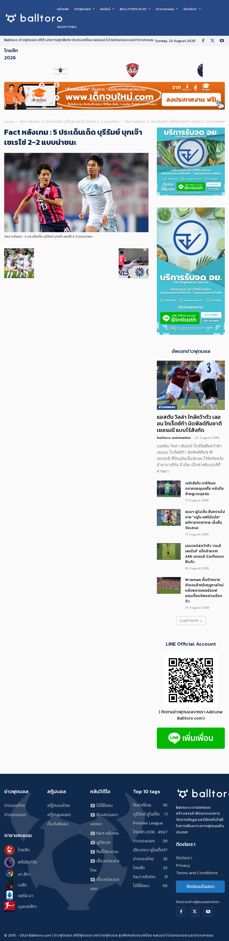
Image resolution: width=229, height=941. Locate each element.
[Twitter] (212, 41)
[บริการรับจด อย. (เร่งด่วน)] (191, 194)
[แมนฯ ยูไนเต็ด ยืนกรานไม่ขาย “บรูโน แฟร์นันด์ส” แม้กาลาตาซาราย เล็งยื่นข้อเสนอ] (169, 517)
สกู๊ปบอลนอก (59, 815)
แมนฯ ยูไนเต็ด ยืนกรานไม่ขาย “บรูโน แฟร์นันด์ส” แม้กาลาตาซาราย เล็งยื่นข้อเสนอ (205, 520)
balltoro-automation (174, 437)
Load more (189, 620)
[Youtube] (222, 41)
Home (9, 121)
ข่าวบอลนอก (167, 407)
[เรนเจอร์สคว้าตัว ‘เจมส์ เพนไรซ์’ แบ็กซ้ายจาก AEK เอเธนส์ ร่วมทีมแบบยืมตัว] (169, 551)
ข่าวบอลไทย (14, 805)
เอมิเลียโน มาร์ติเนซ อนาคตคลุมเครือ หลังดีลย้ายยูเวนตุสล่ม (204, 488)
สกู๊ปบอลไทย (58, 805)
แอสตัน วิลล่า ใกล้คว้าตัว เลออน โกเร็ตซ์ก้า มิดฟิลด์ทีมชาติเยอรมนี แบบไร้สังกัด (189, 423)
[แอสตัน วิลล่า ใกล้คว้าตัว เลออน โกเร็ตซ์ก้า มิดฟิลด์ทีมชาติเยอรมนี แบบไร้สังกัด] (191, 385)
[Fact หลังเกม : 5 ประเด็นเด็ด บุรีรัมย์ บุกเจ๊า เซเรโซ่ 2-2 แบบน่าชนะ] (76, 231)
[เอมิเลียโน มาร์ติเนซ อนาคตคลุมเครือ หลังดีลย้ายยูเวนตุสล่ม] (169, 488)
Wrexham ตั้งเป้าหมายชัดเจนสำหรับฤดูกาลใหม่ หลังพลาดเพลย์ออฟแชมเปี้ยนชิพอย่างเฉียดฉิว (204, 590)
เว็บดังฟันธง (57, 824)
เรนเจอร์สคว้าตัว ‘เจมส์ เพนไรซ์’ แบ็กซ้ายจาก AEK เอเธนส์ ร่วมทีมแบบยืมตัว (204, 554)
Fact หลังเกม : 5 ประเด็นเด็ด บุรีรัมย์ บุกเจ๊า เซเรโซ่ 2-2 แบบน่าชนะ (70, 121)
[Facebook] (203, 41)
